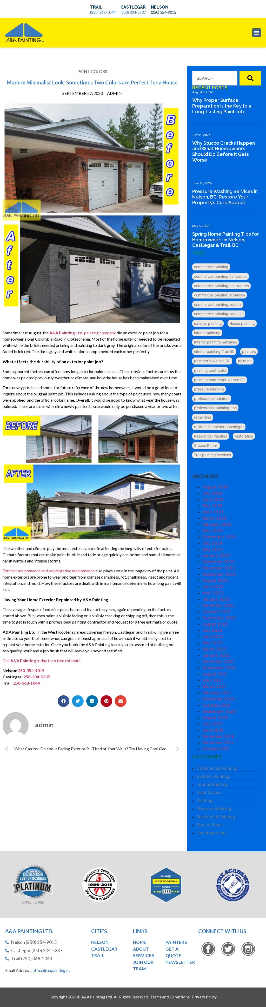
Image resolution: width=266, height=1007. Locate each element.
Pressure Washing (214, 808)
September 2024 (219, 536)
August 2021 (215, 674)
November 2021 (218, 661)
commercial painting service (218, 304)
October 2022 (216, 611)
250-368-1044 (26, 682)
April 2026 (213, 511)
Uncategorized (211, 832)
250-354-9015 (31, 670)
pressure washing (209, 389)
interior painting (207, 332)
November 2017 (218, 742)
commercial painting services (218, 314)
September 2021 (219, 667)
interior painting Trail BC (214, 351)
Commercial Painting (217, 768)
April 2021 (213, 680)
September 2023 (219, 574)
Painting (204, 800)
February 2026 (217, 524)
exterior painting (208, 323)
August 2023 (215, 580)
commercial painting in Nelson (219, 295)
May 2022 (213, 642)
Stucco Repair (206, 445)
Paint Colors (92, 71)
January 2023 (216, 599)
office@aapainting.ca (51, 970)
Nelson (159, 7)
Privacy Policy (204, 997)
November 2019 (218, 736)
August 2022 (215, 624)
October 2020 (216, 705)
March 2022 (215, 649)
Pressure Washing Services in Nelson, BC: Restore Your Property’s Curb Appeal (225, 197)
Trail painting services (212, 455)
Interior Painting (212, 784)
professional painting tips (215, 408)
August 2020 (215, 717)
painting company (82, 332)
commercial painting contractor (220, 276)
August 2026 (215, 486)
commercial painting (211, 266)
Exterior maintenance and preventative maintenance (49, 570)
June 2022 (213, 636)
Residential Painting (210, 436)
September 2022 (219, 617)
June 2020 (213, 730)
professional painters (211, 398)
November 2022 (219, 605)
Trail (96, 7)
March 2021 (214, 686)
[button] (256, 32)
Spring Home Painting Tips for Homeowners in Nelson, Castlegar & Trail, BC (225, 239)
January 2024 (216, 555)
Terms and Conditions (170, 997)
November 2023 (219, 568)
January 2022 (216, 655)
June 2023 (213, 586)
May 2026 (213, 505)
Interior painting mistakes (215, 342)
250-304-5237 (36, 676)
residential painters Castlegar (219, 427)
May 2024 (213, 549)
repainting (202, 417)
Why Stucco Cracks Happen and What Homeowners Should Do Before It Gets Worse (223, 151)
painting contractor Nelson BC (219, 379)
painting (245, 361)
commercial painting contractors (221, 285)
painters (249, 351)
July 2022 (212, 630)
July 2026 (212, 493)
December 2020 (219, 698)
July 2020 (212, 723)
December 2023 (219, 561)
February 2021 (217, 692)
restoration (244, 436)
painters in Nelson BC (212, 361)
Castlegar (133, 7)
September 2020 (219, 711)
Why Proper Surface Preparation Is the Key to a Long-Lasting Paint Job (221, 105)
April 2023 (213, 592)
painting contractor (210, 370)
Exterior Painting (213, 776)
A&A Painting (23, 660)
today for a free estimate (58, 660)
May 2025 (213, 530)
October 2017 (216, 748)
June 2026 (213, 499)
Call (6, 660)
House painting (242, 323)
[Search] (250, 78)
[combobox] (214, 78)
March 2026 (215, 518)
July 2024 (212, 543)
